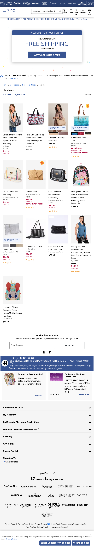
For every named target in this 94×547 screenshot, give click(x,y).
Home (5, 85)
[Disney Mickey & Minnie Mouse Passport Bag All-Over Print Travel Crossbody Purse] (81, 229)
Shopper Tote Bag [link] (56, 138)
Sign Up (69, 345)
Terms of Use (23, 524)
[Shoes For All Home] (11, 11)
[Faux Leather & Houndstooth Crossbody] (58, 174)
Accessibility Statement (60, 527)
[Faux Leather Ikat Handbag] (13, 174)
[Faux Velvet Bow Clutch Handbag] (58, 229)
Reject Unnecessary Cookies (55, 543)
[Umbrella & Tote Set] (36, 229)
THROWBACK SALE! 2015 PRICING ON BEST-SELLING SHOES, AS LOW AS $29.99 (38, 19)
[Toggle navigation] (4, 12)
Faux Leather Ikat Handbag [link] (10, 194)
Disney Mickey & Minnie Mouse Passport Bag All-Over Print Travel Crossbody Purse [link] (81, 253)
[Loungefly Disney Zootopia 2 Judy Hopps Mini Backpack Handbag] (13, 290)
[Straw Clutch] (36, 174)
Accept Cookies (81, 543)
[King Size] (82, 505)
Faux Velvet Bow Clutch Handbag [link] (55, 249)
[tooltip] (8, 3)
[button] (76, 12)
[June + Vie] (65, 495)
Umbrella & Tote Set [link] (34, 247)
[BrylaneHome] (68, 505)
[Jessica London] (83, 486)
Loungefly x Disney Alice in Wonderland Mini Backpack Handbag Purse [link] (79, 197)
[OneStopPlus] (10, 486)
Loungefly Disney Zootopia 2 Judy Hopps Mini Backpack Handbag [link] (12, 312)
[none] (13, 117)
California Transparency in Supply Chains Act (70, 524)
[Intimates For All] (40, 505)
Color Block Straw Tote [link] (79, 140)
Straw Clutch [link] (33, 192)
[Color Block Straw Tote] (81, 117)
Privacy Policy (10, 524)
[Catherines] (65, 486)
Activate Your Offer (47, 55)
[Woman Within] (29, 486)
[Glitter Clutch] (13, 229)
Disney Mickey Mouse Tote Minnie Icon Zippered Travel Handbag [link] (12, 140)
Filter (8, 95)
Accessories (14, 85)
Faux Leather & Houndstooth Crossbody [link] (55, 195)
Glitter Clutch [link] (10, 250)
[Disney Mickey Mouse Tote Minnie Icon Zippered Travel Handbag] (13, 117)
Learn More (13, 78)
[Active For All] (25, 505)
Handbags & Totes (29, 85)
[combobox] (47, 11)
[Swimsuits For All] (11, 505)
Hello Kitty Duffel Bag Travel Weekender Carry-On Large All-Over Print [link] (35, 140)
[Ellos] (51, 495)
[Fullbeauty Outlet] (47, 515)
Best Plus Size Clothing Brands (37, 527)
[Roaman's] (47, 486)
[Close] (91, 534)
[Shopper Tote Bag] (58, 117)
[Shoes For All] (54, 505)
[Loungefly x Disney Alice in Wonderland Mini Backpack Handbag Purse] (81, 174)
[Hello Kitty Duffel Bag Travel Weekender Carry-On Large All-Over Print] (36, 117)
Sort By (21, 95)
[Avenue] (16, 495)
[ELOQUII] (79, 495)
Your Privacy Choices (39, 524)
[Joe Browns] (34, 495)
